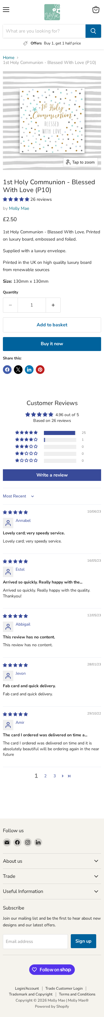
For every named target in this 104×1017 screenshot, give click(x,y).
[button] (16, 199)
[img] (15, 512)
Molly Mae (19, 208)
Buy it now (52, 344)
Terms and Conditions (77, 994)
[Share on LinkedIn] (29, 369)
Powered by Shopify (52, 1006)
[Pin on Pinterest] (40, 369)
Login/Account (27, 988)
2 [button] (45, 776)
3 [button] (54, 776)
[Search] (93, 31)
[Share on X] (18, 369)
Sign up (83, 941)
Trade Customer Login (64, 988)
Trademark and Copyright (31, 994)
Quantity (10, 292)
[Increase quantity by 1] (53, 305)
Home (8, 57)
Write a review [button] (52, 475)
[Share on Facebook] (7, 369)
